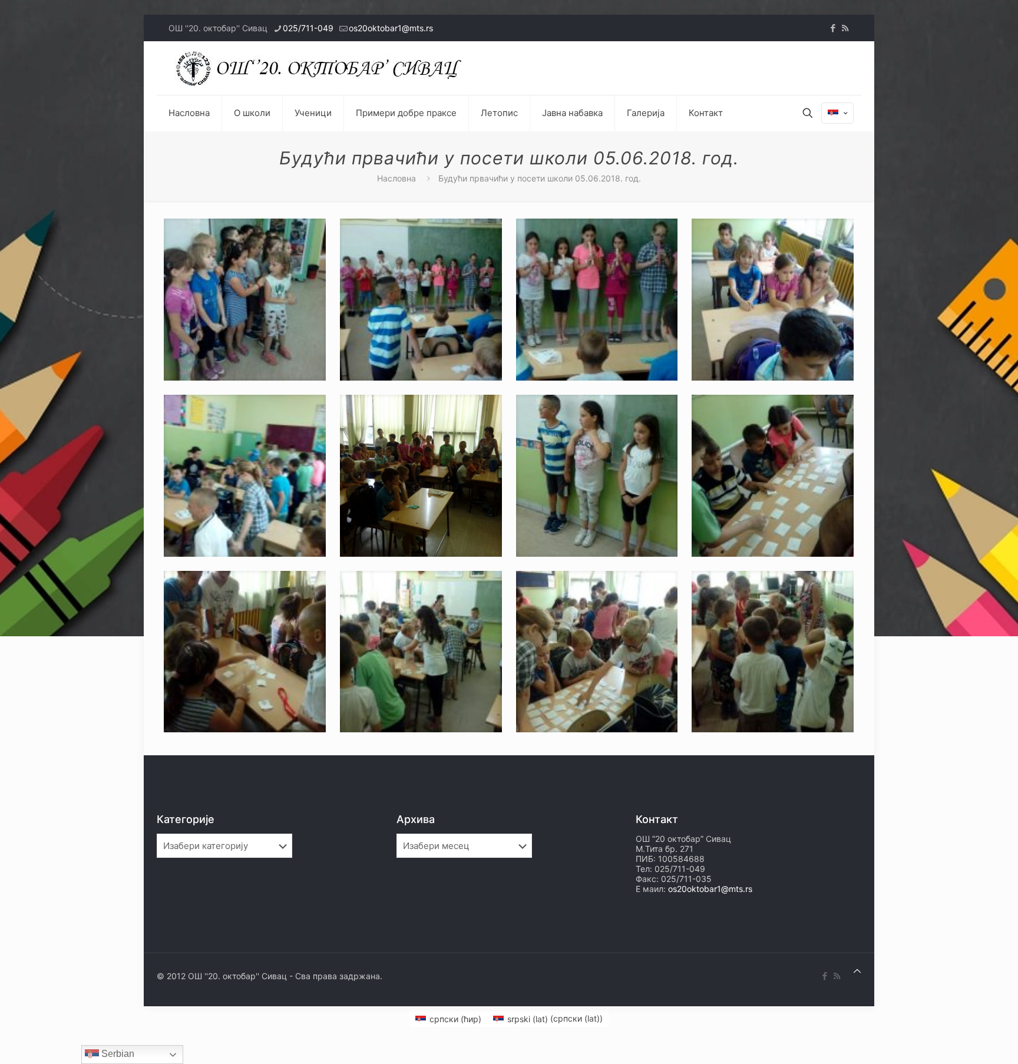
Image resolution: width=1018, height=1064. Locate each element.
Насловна (396, 178)
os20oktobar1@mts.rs (391, 28)
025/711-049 (308, 28)
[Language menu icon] (837, 113)
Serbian (116, 1054)
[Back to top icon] (857, 971)
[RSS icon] (845, 28)
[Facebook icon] (832, 28)
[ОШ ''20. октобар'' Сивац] (321, 68)
